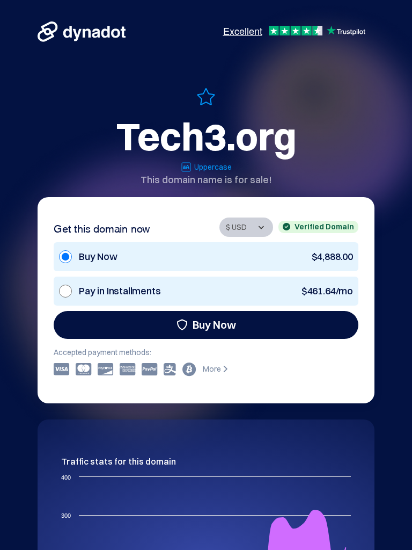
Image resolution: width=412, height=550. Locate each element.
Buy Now (214, 324)
